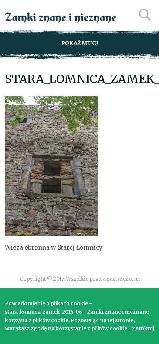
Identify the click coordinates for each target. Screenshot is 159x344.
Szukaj (145, 15)
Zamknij (143, 328)
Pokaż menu (79, 43)
